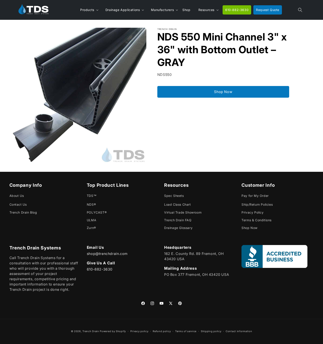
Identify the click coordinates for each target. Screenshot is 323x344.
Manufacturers (162, 10)
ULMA (91, 220)
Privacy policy (139, 331)
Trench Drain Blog (23, 212)
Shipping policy (211, 331)
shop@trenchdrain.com (107, 253)
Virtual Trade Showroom (182, 212)
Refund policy (162, 331)
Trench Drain (90, 331)
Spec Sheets (174, 196)
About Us (16, 196)
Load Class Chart (177, 205)
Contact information (239, 331)
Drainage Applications (122, 10)
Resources (206, 10)
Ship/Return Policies (257, 205)
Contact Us (18, 205)
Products (87, 10)
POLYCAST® (97, 212)
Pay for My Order (255, 196)
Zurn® (91, 228)
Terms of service (185, 331)
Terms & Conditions (256, 220)
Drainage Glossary (178, 228)
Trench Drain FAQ (178, 220)
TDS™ (91, 196)
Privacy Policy (252, 212)
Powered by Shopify (113, 331)
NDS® (91, 205)
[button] (300, 10)
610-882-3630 (100, 269)
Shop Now (223, 92)
